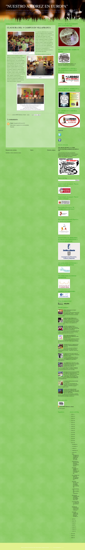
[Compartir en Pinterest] (39, 115)
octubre (73, 448)
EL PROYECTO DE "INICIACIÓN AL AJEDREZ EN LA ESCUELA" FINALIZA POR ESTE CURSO (71, 355)
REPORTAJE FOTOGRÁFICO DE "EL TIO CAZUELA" (75, 508)
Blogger (62, 547)
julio (73, 519)
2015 (72, 436)
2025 (72, 416)
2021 (72, 424)
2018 (72, 430)
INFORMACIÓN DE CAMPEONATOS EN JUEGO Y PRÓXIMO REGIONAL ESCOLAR (71, 345)
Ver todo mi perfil (61, 408)
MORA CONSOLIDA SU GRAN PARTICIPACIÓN (70, 310)
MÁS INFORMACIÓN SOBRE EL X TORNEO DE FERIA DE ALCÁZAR (75, 456)
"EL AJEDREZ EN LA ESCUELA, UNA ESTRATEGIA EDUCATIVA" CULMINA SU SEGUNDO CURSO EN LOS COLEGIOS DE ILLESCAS (71, 364)
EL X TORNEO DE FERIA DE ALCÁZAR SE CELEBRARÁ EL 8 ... (75, 477)
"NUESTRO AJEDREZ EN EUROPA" (37, 6)
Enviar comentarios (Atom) (16, 152)
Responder (12, 126)
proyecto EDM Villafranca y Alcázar (66, 406)
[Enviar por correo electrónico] (34, 115)
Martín (11, 123)
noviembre (74, 446)
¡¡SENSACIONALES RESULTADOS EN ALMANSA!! (75, 491)
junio (73, 521)
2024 (72, 418)
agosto (73, 452)
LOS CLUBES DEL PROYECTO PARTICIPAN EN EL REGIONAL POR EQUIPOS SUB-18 (71, 336)
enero (73, 531)
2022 (72, 422)
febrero (73, 529)
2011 (72, 533)
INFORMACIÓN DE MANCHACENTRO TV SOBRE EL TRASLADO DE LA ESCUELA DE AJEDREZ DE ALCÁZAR (71, 373)
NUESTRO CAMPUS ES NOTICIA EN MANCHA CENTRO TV (75, 514)
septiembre (74, 450)
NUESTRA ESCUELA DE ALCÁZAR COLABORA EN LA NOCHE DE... (75, 484)
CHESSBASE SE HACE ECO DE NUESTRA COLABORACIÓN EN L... (75, 463)
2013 (72, 440)
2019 (72, 428)
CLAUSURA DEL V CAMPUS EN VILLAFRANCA (75, 503)
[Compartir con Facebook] (38, 115)
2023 (72, 420)
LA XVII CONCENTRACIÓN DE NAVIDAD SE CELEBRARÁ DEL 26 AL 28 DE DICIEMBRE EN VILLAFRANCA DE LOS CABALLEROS (71, 391)
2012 (72, 442)
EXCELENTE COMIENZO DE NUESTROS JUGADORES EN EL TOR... (75, 497)
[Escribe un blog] (36, 115)
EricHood (51, 547)
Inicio (31, 150)
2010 (72, 535)
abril (73, 525)
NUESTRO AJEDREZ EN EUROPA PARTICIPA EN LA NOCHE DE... (75, 470)
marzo (73, 527)
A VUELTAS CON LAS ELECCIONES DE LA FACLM (71, 382)
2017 (72, 432)
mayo (73, 523)
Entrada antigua (51, 150)
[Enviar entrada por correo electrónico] (32, 114)
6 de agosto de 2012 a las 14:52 (19, 123)
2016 (72, 434)
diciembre (74, 444)
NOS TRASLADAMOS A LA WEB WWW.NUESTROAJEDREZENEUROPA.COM (68, 149)
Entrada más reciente (11, 150)
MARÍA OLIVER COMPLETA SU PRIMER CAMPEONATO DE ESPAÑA (71, 319)
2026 (72, 414)
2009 (72, 537)
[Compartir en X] (37, 115)
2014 (72, 438)
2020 (72, 426)
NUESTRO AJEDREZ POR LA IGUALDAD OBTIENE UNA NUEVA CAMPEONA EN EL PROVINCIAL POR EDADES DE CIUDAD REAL (71, 328)
